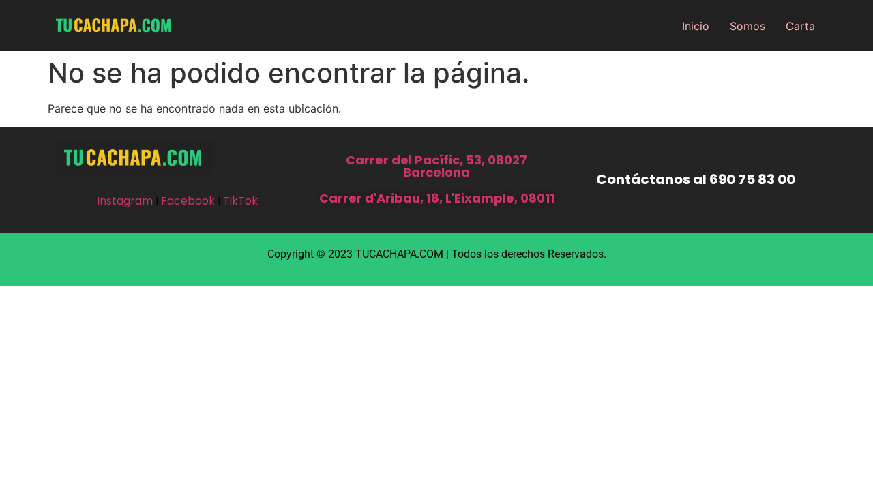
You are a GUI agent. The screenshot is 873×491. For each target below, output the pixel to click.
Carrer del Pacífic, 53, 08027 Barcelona (436, 166)
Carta (800, 26)
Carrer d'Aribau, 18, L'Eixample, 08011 (436, 198)
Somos (747, 26)
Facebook (188, 201)
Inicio (695, 26)
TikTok (240, 201)
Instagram (125, 201)
